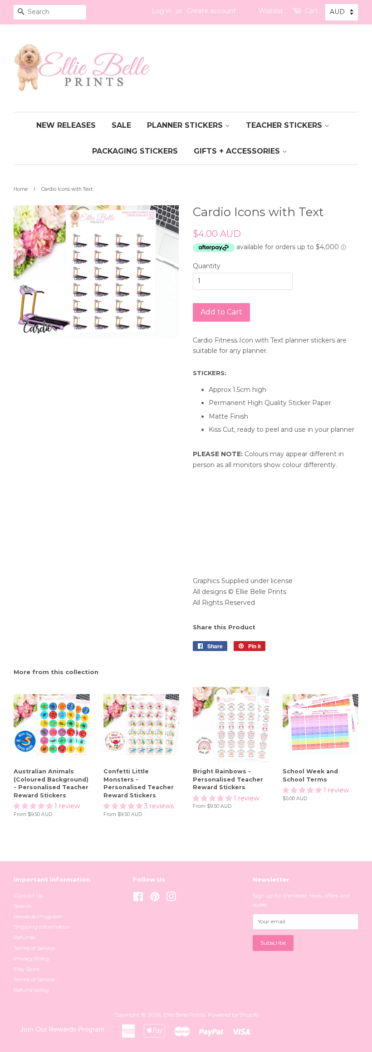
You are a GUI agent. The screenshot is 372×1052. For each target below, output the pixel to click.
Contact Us (28, 895)
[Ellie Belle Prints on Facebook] (138, 898)
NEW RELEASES (66, 125)
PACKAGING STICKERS (135, 151)
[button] (34, 806)
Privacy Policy (31, 958)
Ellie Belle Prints (184, 1014)
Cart (311, 11)
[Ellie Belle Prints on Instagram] (171, 898)
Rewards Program (38, 916)
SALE (121, 125)
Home (21, 189)
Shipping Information (42, 926)
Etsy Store (26, 968)
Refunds (24, 937)
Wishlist (271, 11)
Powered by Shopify (233, 1014)
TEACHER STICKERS (285, 125)
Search (22, 905)
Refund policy (31, 989)
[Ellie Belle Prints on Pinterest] (155, 898)
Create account (211, 11)
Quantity (206, 266)
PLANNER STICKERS (186, 125)
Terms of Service (34, 948)
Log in (161, 11)
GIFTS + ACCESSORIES (238, 151)
